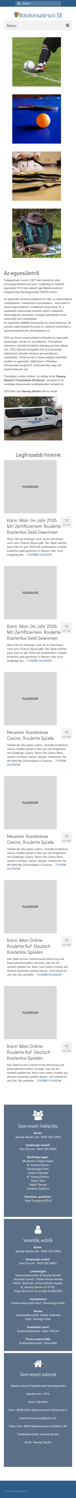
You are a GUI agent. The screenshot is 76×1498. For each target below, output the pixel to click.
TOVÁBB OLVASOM (39, 554)
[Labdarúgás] (36, 61)
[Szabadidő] (36, 232)
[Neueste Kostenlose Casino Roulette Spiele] (38, 698)
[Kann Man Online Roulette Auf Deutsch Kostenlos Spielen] (38, 906)
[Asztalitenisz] (36, 118)
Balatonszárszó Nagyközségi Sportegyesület (38, 1407)
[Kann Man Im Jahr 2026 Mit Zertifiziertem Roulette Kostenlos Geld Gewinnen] (38, 486)
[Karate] (36, 175)
